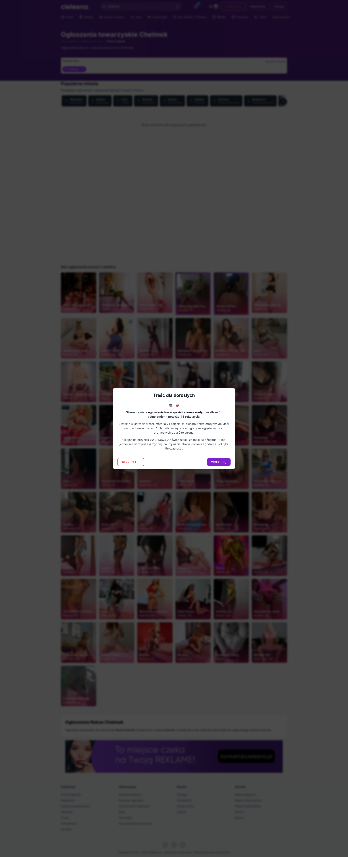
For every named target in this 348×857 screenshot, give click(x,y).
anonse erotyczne (197, 412)
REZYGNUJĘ (130, 462)
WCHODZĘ (218, 462)
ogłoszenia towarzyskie (165, 412)
